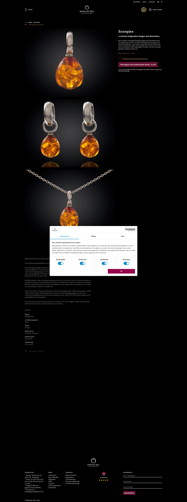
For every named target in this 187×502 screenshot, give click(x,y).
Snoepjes (36, 22)
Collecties (52, 475)
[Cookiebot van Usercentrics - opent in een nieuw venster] (126, 229)
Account (152, 2)
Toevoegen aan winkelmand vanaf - (138, 64)
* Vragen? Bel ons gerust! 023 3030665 (33, 486)
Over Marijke (53, 477)
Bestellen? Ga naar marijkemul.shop (135, 58)
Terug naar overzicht (36, 25)
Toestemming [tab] (64, 236)
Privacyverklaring (72, 481)
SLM (50, 481)
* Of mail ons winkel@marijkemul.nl (34, 490)
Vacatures (52, 487)
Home (30, 22)
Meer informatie (124, 53)
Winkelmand (157, 10)
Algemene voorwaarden (71, 478)
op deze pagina (70, 293)
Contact (51, 483)
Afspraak (136, 2)
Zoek (144, 2)
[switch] (82, 263)
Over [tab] (122, 236)
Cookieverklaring (72, 483)
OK (121, 271)
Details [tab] (93, 236)
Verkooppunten (54, 485)
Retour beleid (71, 475)
